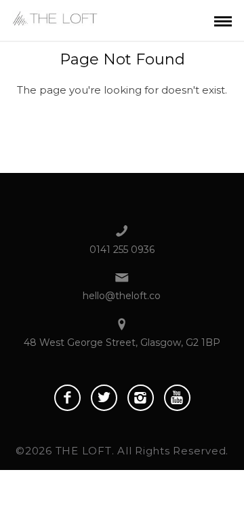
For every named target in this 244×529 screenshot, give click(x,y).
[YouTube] (177, 398)
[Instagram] (140, 398)
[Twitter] (104, 398)
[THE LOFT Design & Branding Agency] (55, 16)
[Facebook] (67, 398)
